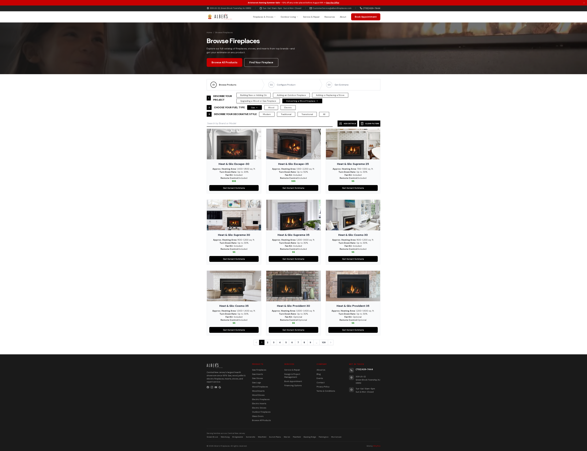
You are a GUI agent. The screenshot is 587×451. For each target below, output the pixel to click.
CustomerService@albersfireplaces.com (332, 8)
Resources (330, 16)
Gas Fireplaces (259, 370)
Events (320, 378)
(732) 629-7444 (364, 369)
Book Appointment (366, 16)
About (343, 16)
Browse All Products (224, 62)
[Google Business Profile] (220, 387)
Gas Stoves (257, 378)
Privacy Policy (323, 386)
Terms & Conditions (326, 391)
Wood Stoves (258, 395)
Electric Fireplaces (261, 399)
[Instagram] (212, 387)
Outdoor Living (288, 16)
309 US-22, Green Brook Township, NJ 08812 (230, 8)
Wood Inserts (258, 391)
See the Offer (332, 2)
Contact (321, 382)
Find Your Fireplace (261, 62)
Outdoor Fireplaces (261, 412)
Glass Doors (258, 416)
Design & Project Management (292, 376)
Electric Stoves (259, 407)
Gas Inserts (257, 374)
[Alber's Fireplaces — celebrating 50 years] (219, 17)
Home (209, 32)
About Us (321, 370)
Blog (319, 374)
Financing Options (293, 385)
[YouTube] (216, 387)
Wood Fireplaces (260, 386)
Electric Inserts (259, 403)
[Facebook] (208, 387)
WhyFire (376, 446)
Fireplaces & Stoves (263, 16)
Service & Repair (311, 16)
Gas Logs (256, 382)
